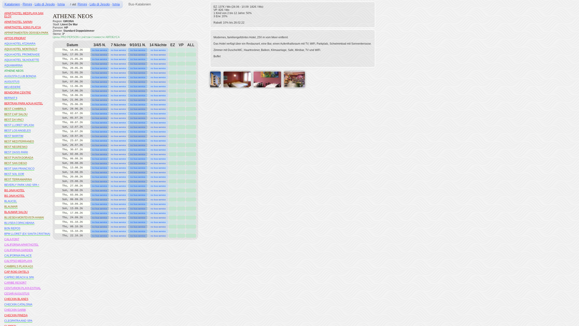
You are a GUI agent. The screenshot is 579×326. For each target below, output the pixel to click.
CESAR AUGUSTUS (16, 293)
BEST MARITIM (13, 136)
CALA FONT (11, 239)
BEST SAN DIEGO (15, 163)
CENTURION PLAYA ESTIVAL (22, 288)
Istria (61, 4)
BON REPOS (12, 228)
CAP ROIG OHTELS (16, 271)
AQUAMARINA (13, 65)
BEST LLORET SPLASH (19, 125)
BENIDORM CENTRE (17, 92)
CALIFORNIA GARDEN (18, 250)
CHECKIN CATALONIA (18, 304)
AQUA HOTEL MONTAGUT (20, 49)
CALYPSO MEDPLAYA (18, 261)
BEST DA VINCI (14, 119)
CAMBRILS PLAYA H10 (18, 266)
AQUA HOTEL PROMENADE (22, 54)
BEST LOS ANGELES (17, 130)
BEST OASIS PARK (16, 152)
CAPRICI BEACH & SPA (19, 277)
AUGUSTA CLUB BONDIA (20, 76)
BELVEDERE (12, 87)
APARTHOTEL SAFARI (18, 22)
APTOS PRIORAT (15, 38)
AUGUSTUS (11, 81)
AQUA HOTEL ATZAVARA (20, 43)
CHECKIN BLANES (16, 299)
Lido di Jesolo (45, 4)
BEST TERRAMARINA (18, 179)
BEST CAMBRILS (15, 108)
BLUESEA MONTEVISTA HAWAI (24, 217)
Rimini (27, 4)
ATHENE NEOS (14, 70)
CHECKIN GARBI (15, 310)
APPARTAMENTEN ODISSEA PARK (26, 32)
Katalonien (12, 4)
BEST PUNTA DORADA (18, 157)
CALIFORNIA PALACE (18, 255)
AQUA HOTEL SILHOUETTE (21, 60)
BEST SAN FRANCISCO (19, 168)
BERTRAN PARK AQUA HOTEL (23, 103)
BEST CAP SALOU (16, 114)
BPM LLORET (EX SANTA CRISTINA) (27, 233)
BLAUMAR (11, 206)
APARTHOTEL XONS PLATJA (22, 27)
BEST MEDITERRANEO (19, 141)
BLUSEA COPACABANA (19, 223)
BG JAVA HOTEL (14, 190)
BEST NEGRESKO (15, 147)
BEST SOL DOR (14, 174)
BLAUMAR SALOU (16, 212)
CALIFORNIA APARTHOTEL (21, 244)
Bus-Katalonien (139, 4)
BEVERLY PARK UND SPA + (21, 185)
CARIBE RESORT (15, 282)
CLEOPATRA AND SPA (18, 320)
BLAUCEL (10, 201)
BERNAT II (10, 98)
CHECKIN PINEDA (16, 315)
